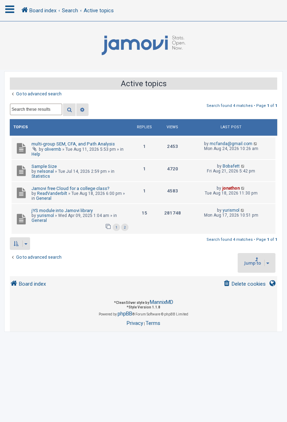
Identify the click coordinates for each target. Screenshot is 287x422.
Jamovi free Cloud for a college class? (70, 188)
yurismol (45, 215)
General (43, 198)
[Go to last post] (255, 143)
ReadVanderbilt (52, 193)
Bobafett (231, 166)
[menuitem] (244, 284)
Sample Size (44, 166)
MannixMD (161, 302)
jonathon (231, 188)
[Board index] (143, 45)
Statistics (40, 176)
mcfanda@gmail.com (231, 143)
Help (35, 154)
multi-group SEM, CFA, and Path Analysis (73, 144)
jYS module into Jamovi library (62, 210)
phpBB (125, 314)
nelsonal (45, 171)
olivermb (52, 149)
